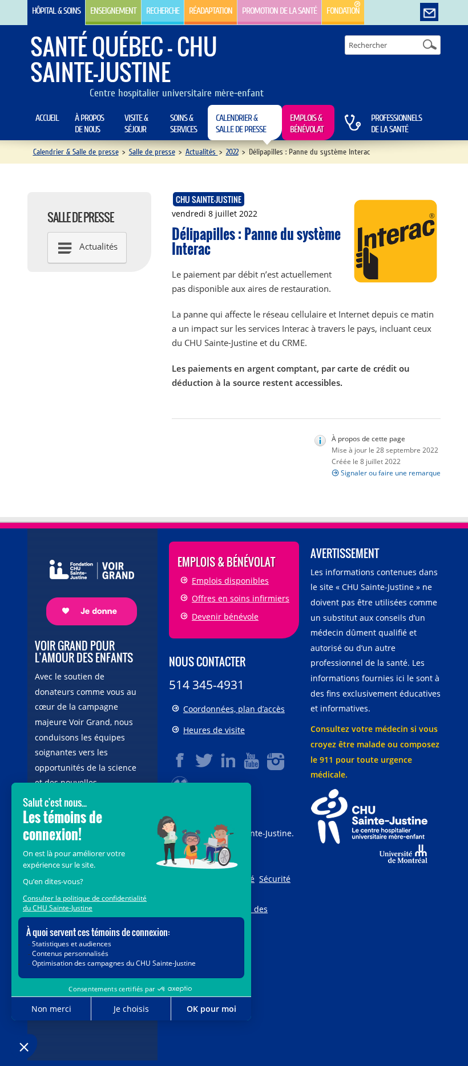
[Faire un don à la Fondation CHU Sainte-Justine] (86, 582)
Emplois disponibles (230, 580)
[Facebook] (180, 760)
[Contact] (429, 12)
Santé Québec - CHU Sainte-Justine (123, 59)
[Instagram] (276, 760)
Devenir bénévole (225, 616)
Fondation (343, 11)
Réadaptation (210, 11)
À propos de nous (89, 123)
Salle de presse (152, 152)
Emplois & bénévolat (307, 123)
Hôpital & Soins (56, 11)
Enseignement (113, 11)
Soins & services (183, 123)
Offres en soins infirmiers (240, 598)
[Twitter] (204, 760)
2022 (232, 152)
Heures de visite (214, 730)
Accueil (47, 118)
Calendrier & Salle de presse (241, 123)
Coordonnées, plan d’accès (234, 708)
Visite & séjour (136, 123)
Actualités (201, 152)
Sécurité (275, 878)
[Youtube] (252, 760)
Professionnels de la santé (396, 123)
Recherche (162, 11)
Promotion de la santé (279, 11)
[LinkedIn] (228, 760)
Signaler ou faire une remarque (391, 473)
